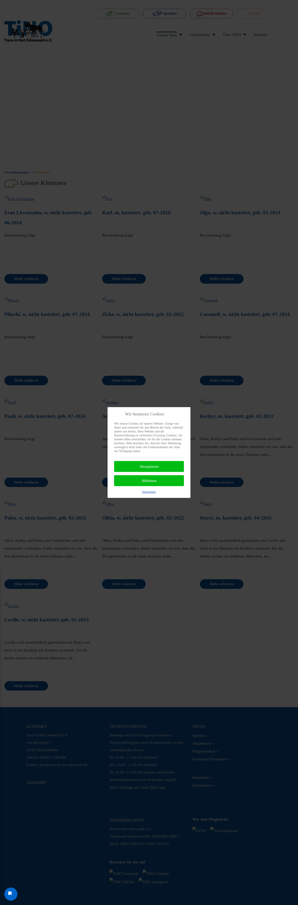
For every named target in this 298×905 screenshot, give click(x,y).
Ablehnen (149, 480)
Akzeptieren (149, 466)
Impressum (149, 492)
